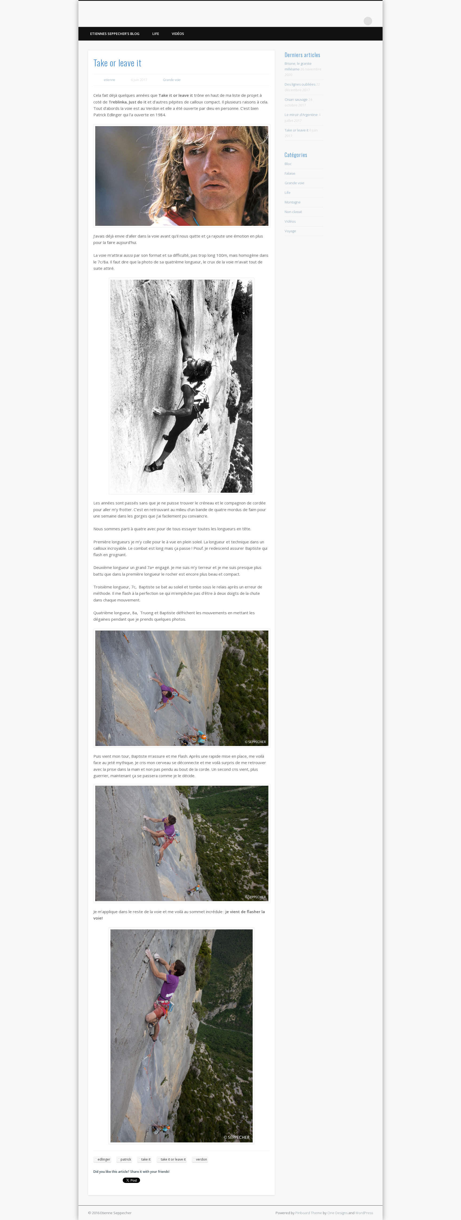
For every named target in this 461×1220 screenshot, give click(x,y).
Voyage (290, 230)
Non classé (293, 211)
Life (155, 33)
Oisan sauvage (296, 99)
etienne (109, 80)
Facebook (335, 21)
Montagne (293, 202)
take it (145, 1159)
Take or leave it (296, 130)
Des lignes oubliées (300, 84)
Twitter (346, 21)
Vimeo (357, 21)
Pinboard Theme (308, 1212)
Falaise (290, 173)
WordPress (364, 1212)
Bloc (288, 163)
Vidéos (178, 33)
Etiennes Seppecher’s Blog (115, 33)
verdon (201, 1159)
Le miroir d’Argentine (301, 114)
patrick (126, 1159)
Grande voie (172, 80)
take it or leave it (173, 1159)
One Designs (337, 1212)
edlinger (104, 1159)
